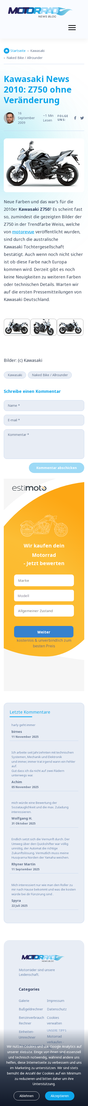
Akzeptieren (60, 1096)
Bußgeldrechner (31, 1009)
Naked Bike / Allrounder (24, 57)
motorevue (23, 231)
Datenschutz (57, 1009)
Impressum (55, 1000)
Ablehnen (26, 1096)
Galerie (24, 1000)
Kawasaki (37, 50)
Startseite (18, 50)
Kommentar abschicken (56, 467)
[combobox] (18, 580)
